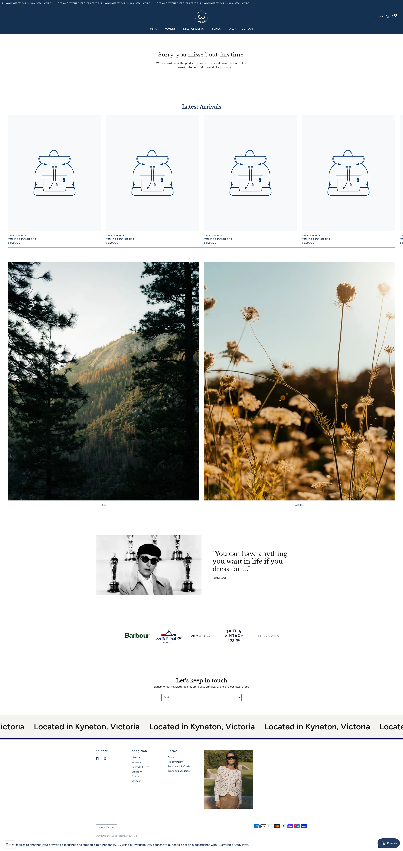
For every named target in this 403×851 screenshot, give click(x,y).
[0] (393, 16)
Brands (216, 28)
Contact (247, 28)
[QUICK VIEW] (54, 173)
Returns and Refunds (179, 766)
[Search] (387, 16)
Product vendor (17, 235)
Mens (153, 28)
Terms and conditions (179, 771)
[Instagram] (107, 758)
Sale (231, 28)
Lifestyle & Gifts (193, 28)
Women (299, 505)
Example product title (22, 239)
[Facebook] (99, 758)
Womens (170, 28)
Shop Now (139, 751)
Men (103, 505)
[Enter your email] (238, 697)
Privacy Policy (175, 761)
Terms (172, 751)
